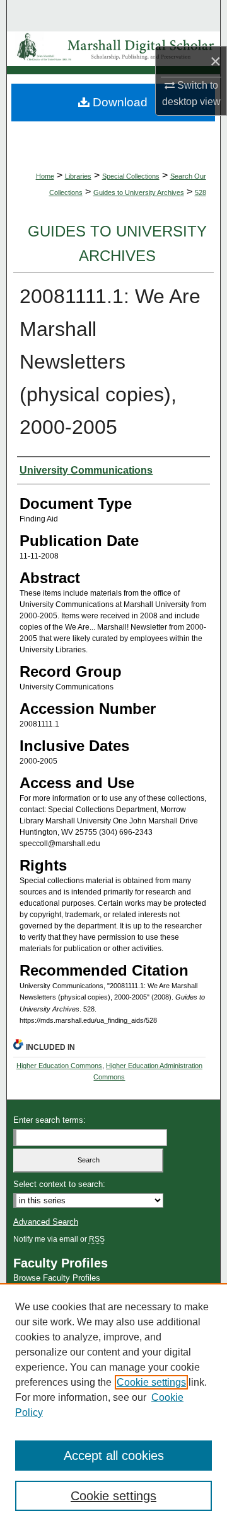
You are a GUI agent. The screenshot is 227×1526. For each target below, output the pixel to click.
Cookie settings (151, 1382)
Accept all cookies (114, 1455)
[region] (113, 1404)
